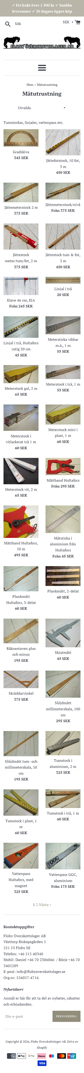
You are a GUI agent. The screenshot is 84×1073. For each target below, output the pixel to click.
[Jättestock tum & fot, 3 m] (63, 236)
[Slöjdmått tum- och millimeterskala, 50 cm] (21, 743)
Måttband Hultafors (63, 480)
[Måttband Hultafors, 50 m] (21, 521)
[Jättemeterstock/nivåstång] (63, 191)
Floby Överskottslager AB (48, 1042)
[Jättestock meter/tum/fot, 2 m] (21, 236)
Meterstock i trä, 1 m (63, 384)
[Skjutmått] (63, 633)
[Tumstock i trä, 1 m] (63, 798)
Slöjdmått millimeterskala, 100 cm (63, 708)
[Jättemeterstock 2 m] (21, 192)
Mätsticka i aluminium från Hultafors (63, 544)
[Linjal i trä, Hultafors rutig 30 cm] (21, 327)
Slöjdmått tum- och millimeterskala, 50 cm (21, 767)
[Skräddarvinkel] (21, 679)
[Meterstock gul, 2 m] (21, 374)
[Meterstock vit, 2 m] (21, 471)
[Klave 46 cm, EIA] (21, 286)
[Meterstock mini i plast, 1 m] (63, 414)
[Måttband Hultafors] (63, 466)
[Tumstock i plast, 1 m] (21, 802)
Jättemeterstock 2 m (21, 207)
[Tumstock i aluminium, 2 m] (63, 743)
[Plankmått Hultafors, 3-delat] (21, 578)
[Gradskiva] (21, 138)
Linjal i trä (63, 288)
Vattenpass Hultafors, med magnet (21, 879)
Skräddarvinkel (21, 693)
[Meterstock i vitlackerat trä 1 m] (21, 417)
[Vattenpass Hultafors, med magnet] (21, 855)
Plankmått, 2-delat (63, 591)
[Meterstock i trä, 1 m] (63, 372)
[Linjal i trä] (63, 280)
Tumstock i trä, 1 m (63, 813)
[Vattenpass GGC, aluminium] (63, 856)
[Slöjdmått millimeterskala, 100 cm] (63, 684)
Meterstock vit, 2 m (21, 489)
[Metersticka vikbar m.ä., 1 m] (63, 325)
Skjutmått (63, 652)
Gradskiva (21, 151)
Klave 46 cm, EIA (21, 300)
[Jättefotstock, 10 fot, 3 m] (63, 142)
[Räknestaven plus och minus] (21, 631)
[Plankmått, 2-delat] (63, 576)
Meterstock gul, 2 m (21, 388)
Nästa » (45, 904)
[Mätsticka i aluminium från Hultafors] (63, 519)
